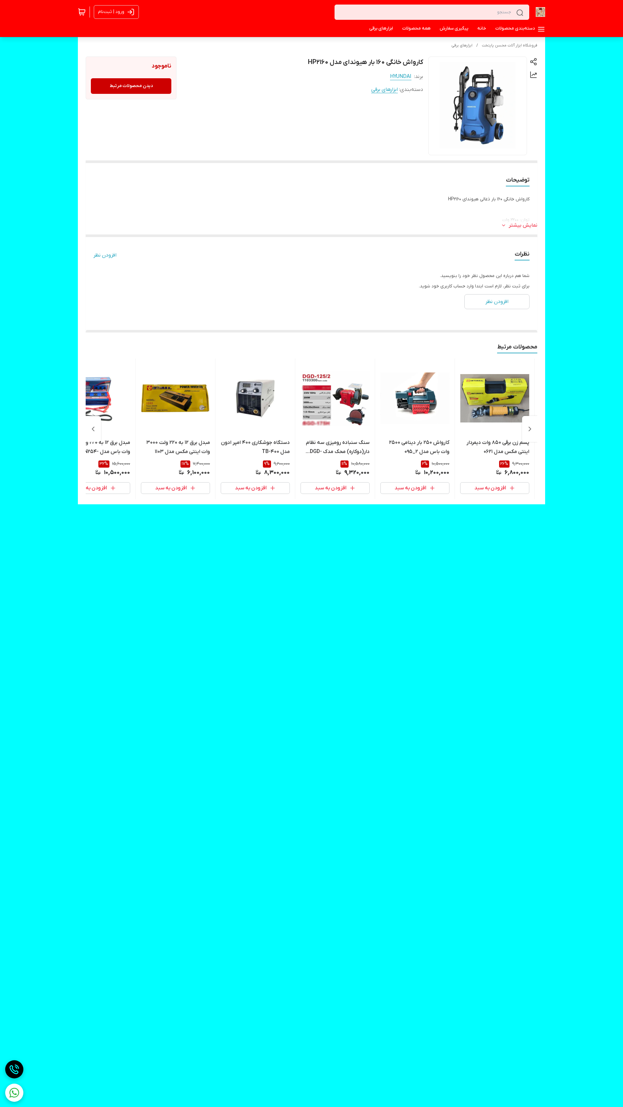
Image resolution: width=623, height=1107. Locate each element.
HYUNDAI (400, 76)
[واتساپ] (14, 1093)
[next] (93, 429)
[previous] (530, 429)
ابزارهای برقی (461, 45)
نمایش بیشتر (523, 225)
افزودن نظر (104, 255)
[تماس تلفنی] (14, 1069)
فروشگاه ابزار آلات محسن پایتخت (509, 45)
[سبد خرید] (82, 12)
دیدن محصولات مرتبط (131, 86)
